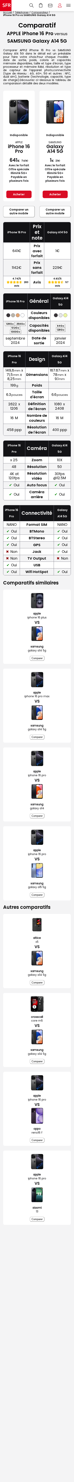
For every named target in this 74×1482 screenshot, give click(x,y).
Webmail (50, 5)
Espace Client (60, 5)
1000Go (15, 331)
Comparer (37, 658)
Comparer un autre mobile (18, 211)
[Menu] (69, 5)
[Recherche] (31, 5)
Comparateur (39, 12)
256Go (20, 324)
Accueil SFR (5, 5)
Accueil (7, 12)
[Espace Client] (60, 5)
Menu (68, 5)
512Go (15, 327)
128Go (10, 324)
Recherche (31, 5)
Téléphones (22, 12)
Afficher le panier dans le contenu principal (41, 5)
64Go (60, 325)
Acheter (19, 194)
